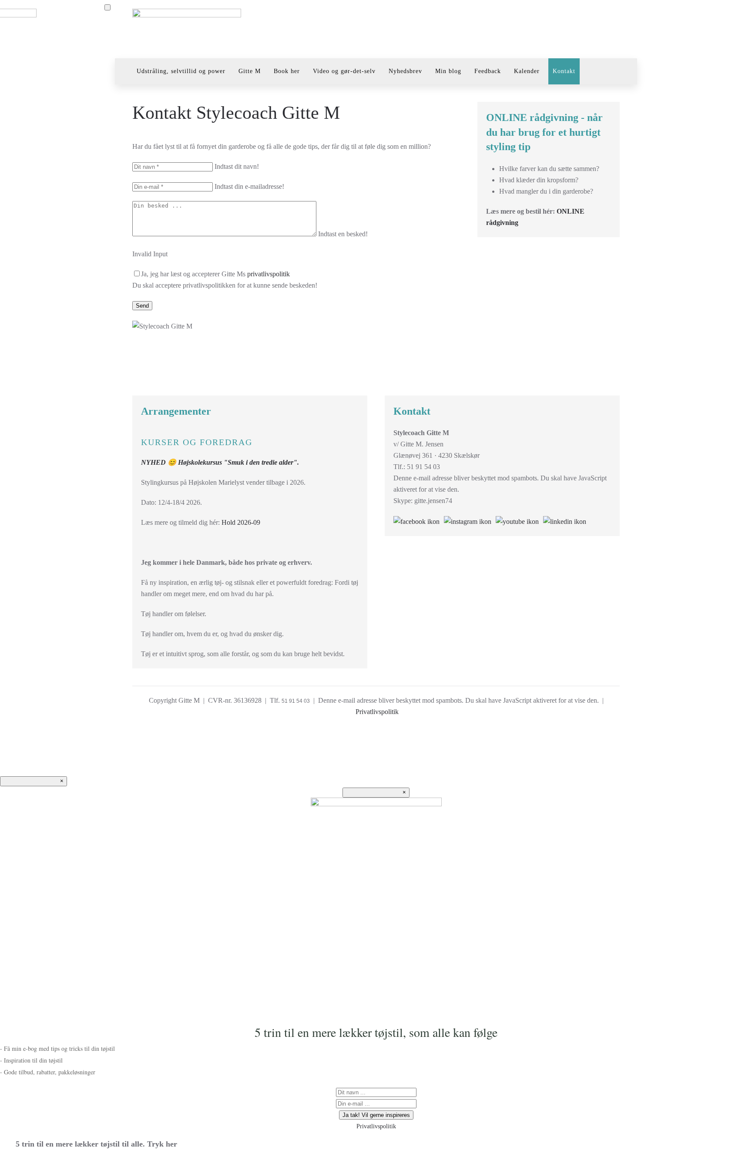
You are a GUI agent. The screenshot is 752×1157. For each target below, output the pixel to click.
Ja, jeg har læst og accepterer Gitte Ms (215, 274)
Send (142, 305)
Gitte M (249, 71)
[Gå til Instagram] (470, 520)
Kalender (527, 71)
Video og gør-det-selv (344, 71)
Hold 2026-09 (241, 522)
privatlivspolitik (268, 274)
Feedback (487, 71)
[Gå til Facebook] (418, 520)
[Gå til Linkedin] (569, 520)
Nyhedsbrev (405, 71)
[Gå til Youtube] (519, 520)
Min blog (448, 71)
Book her (287, 71)
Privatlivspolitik (377, 711)
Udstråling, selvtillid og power (181, 71)
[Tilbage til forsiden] (186, 29)
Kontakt (564, 71)
